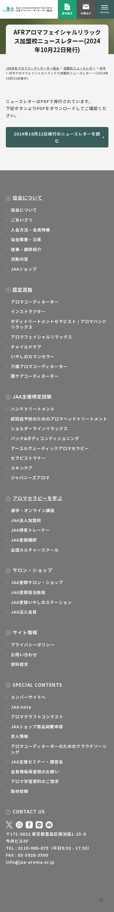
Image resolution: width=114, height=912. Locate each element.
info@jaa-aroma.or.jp (30, 862)
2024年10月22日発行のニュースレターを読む (57, 137)
